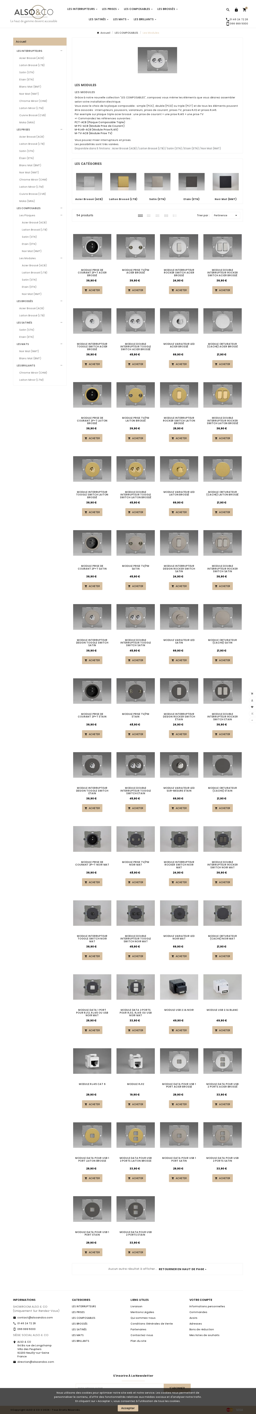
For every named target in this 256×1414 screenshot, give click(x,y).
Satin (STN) (26, 72)
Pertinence (226, 215)
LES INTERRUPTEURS (29, 51)
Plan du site (138, 1341)
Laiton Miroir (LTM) (31, 108)
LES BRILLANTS (26, 365)
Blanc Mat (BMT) (30, 86)
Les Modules (27, 258)
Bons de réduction (201, 1329)
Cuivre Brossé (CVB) (32, 115)
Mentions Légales (142, 1312)
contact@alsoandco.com (35, 1317)
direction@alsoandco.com (35, 1362)
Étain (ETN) (26, 158)
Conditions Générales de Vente (152, 1323)
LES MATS (23, 344)
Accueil (21, 42)
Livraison (136, 1306)
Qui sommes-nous (143, 1318)
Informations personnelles (207, 1306)
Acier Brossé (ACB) (31, 58)
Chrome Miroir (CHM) (33, 101)
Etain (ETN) (26, 79)
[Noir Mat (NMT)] (226, 181)
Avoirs (193, 1318)
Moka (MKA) (27, 122)
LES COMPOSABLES (29, 208)
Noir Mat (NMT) (29, 94)
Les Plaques (27, 215)
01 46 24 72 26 (26, 1323)
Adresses (195, 1323)
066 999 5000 (237, 23)
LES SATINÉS (24, 322)
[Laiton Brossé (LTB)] (123, 181)
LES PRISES (23, 129)
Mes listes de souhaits (204, 1335)
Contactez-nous (142, 1335)
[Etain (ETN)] (192, 181)
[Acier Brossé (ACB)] (89, 181)
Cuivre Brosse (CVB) (32, 194)
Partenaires (138, 1329)
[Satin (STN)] (157, 181)
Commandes (198, 1312)
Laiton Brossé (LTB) (32, 65)
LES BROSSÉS (25, 301)
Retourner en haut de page (181, 1269)
